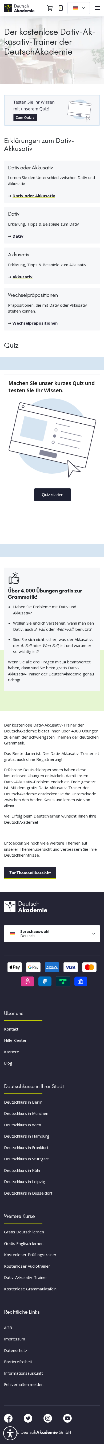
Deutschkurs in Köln (22, 1170)
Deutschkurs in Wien (22, 1124)
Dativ (18, 236)
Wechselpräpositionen (35, 323)
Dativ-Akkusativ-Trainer (25, 1277)
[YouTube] (67, 1418)
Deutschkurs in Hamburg (26, 1136)
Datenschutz (15, 1350)
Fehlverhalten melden (23, 1384)
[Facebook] (9, 1418)
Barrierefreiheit (18, 1361)
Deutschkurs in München (26, 1113)
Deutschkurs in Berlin (23, 1102)
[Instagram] (48, 1418)
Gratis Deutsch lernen (24, 1231)
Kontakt (11, 1029)
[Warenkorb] (50, 8)
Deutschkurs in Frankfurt (26, 1147)
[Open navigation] (97, 8)
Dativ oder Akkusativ (34, 195)
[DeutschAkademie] (20, 7)
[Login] (60, 8)
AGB (8, 1327)
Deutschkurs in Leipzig (24, 1181)
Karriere (11, 1051)
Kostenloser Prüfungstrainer (30, 1254)
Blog (8, 1063)
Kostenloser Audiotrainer (27, 1266)
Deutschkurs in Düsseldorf (28, 1193)
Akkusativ (23, 276)
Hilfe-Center (15, 1040)
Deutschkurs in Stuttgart (26, 1158)
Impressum (14, 1339)
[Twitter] (28, 1418)
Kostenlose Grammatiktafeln (30, 1288)
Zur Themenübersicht (30, 872)
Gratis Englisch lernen (23, 1243)
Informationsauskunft (23, 1373)
